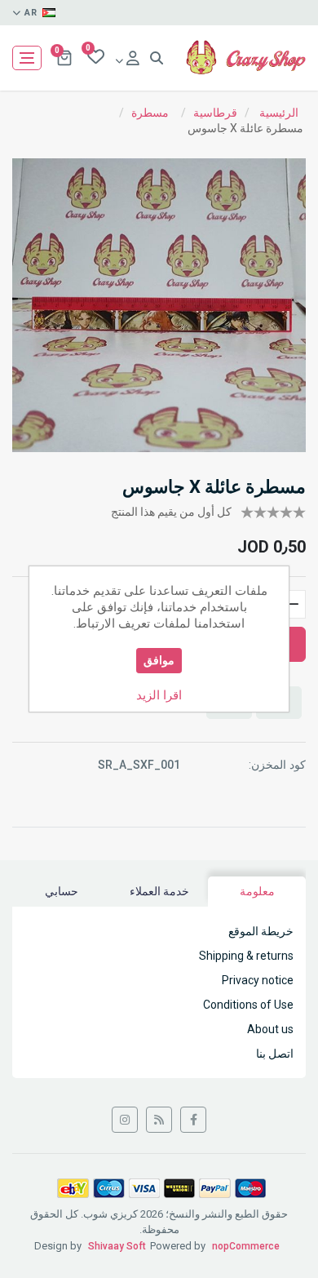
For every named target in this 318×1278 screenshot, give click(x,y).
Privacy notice (258, 980)
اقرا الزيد (159, 695)
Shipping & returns (246, 955)
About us (270, 1029)
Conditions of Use (248, 1004)
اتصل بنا (275, 1053)
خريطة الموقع (261, 931)
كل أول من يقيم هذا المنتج (171, 511)
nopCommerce (246, 1246)
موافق (159, 660)
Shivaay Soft (117, 1246)
